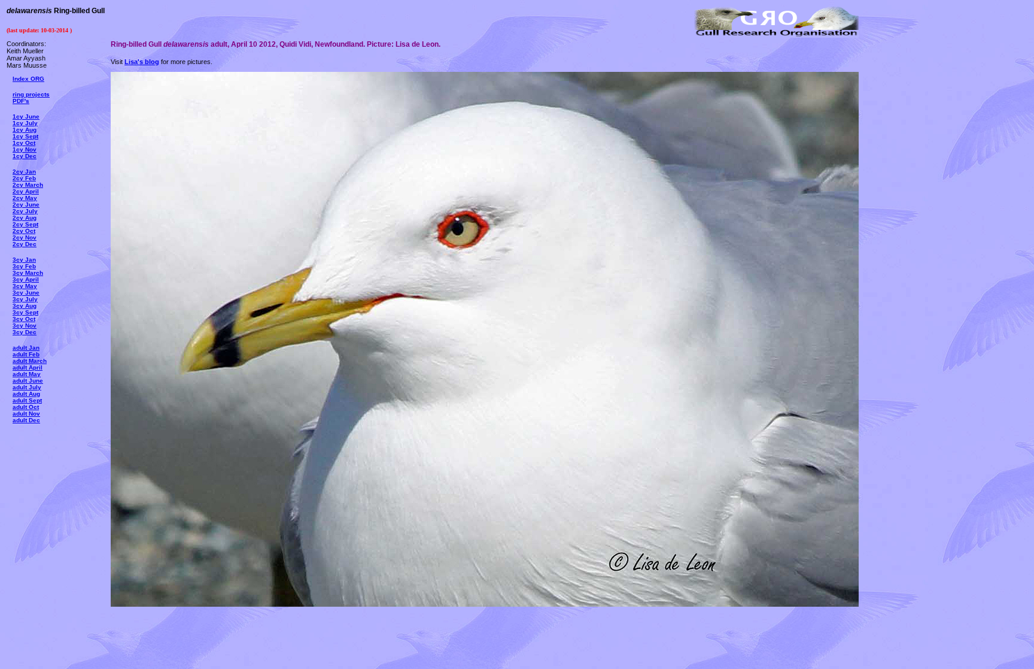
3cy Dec (25, 332)
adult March (30, 361)
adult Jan (26, 347)
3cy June (26, 292)
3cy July (25, 299)
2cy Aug (25, 217)
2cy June (26, 204)
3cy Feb (24, 266)
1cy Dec (25, 156)
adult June (28, 380)
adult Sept (27, 400)
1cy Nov (25, 149)
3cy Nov (25, 325)
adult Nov (26, 413)
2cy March (28, 184)
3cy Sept (25, 312)
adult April (27, 367)
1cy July (25, 123)
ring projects (31, 94)
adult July (27, 387)
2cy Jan (24, 171)
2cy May (25, 198)
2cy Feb (24, 178)
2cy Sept (25, 224)
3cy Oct (24, 319)
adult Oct (26, 407)
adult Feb (26, 354)
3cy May (25, 286)
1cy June (26, 116)
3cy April (26, 279)
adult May (27, 374)
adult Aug (26, 393)
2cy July (25, 211)
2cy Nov (25, 237)
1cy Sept (25, 136)
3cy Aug (25, 305)
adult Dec (26, 420)
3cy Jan (24, 259)
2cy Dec (25, 244)
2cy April (26, 191)
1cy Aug (25, 129)
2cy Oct (24, 231)
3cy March (28, 273)
